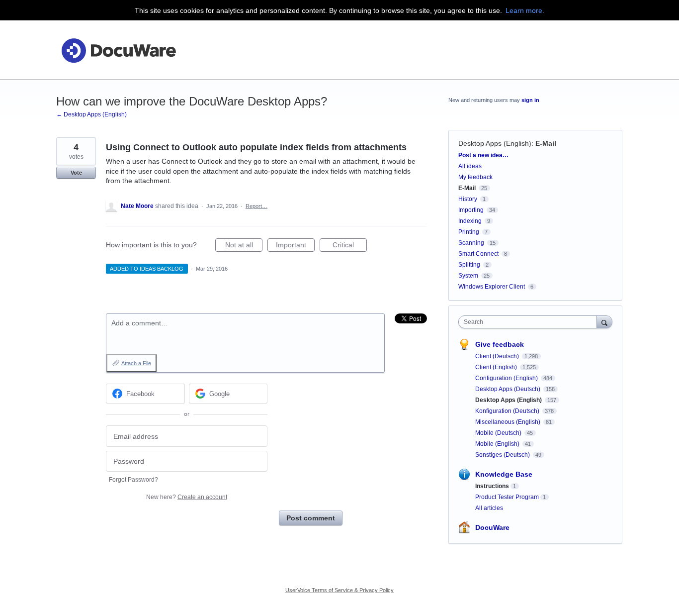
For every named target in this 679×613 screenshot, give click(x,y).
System (468, 275)
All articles (489, 508)
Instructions (492, 486)
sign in (530, 100)
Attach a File (136, 363)
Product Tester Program (507, 497)
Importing (471, 209)
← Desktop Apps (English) (91, 114)
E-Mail (545, 143)
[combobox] (530, 321)
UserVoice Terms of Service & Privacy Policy (339, 590)
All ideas (470, 166)
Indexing (470, 220)
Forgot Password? (133, 479)
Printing (468, 231)
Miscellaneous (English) (508, 421)
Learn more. (525, 10)
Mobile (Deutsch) (499, 432)
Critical (350, 246)
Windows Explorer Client (491, 286)
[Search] (604, 321)
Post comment (310, 518)
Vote (76, 173)
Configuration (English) (507, 378)
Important (295, 246)
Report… (256, 206)
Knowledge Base (503, 474)
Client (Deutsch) (497, 356)
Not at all (243, 246)
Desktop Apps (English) (494, 143)
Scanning (471, 242)
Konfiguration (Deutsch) (508, 411)
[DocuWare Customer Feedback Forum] (118, 50)
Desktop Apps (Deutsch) (508, 389)
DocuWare (492, 527)
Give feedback (499, 344)
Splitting (469, 264)
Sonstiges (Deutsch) (503, 454)
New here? (186, 497)
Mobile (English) (498, 443)
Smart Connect (478, 253)
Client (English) (496, 367)
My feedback (475, 177)
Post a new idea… (483, 155)
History (467, 199)
